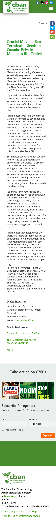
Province (33, 419)
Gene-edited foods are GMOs (23, 333)
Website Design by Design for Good (20, 515)
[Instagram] (46, 2)
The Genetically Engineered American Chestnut (21, 341)
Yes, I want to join (14, 429)
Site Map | (32, 511)
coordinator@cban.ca (26, 320)
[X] (42, 2)
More (10, 349)
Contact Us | (8, 511)
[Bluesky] (51, 2)
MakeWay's (10, 496)
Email (3, 419)
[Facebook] (37, 2)
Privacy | (21, 511)
